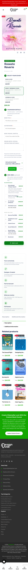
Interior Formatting (13, 196)
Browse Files (12, 168)
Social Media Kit (15, 227)
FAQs (2, 534)
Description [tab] (8, 323)
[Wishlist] (24, 567)
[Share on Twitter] (21, 53)
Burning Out (5, 377)
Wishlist (24, 568)
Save (4, 16)
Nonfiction (3, 517)
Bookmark (15, 237)
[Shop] (3, 567)
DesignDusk (11, 544)
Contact (3, 529)
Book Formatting (5, 522)
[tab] (5, 317)
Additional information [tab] (11, 326)
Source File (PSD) (15, 215)
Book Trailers (4, 524)
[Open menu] (3, 9)
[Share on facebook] (18, 53)
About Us (3, 527)
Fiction (3, 514)
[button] (14, 514)
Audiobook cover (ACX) (15, 219)
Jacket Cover (15, 223)
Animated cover (15, 205)
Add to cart (15, 243)
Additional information (18, 317)
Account (10, 568)
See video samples (12, 207)
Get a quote (19, 196)
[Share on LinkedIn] (24, 53)
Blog (2, 531)
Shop (3, 568)
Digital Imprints (19, 377)
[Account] (10, 567)
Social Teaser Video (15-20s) (15, 231)
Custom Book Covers (6, 519)
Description (5, 317)
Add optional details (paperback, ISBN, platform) (12, 162)
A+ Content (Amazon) (15, 201)
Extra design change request (15, 186)
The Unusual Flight (7, 352)
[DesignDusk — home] (14, 10)
